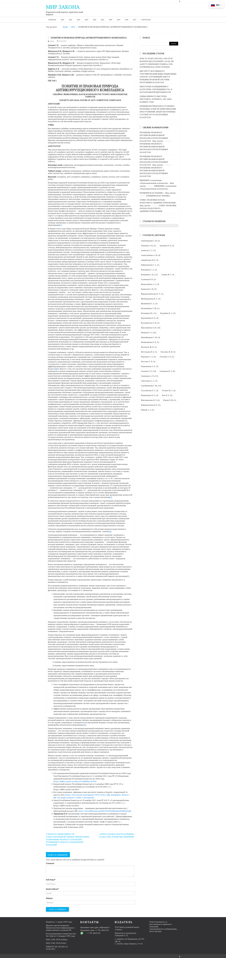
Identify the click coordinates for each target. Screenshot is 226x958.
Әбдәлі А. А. (147, 409)
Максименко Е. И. (150, 327)
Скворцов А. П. (149, 376)
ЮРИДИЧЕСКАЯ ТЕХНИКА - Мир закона (158, 193)
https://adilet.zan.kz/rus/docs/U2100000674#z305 (75, 781)
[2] (58, 368)
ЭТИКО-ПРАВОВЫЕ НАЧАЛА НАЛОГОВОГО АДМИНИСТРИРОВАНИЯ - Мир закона (158, 203)
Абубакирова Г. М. (150, 240)
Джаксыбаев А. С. (150, 284)
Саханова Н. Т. (167, 371)
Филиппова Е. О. (149, 395)
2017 (134, 19)
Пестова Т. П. (148, 361)
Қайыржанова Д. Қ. (151, 405)
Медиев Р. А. (148, 332)
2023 (86, 19)
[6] (85, 725)
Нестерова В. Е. (149, 352)
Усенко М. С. (168, 390)
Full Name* (50, 879)
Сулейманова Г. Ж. (151, 385)
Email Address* (52, 889)
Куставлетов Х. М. (150, 323)
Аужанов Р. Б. (166, 245)
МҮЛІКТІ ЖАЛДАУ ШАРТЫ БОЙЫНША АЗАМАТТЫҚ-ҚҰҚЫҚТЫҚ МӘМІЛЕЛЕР (116, 835)
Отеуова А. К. (167, 356)
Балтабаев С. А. (149, 269)
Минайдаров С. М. (150, 337)
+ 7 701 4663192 (93, 933)
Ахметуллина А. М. (150, 255)
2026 (62, 19)
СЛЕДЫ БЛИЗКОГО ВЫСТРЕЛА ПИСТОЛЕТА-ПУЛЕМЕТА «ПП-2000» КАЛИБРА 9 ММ (156, 99)
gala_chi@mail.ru (102, 927)
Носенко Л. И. (168, 352)
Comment (50, 863)
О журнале (146, 19)
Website (49, 898)
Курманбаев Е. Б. (149, 318)
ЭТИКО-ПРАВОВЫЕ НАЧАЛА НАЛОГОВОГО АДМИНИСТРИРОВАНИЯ (158, 208)
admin (52, 41)
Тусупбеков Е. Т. (149, 390)
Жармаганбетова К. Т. (152, 294)
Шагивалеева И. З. (150, 400)
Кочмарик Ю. (149, 313)
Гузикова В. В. (148, 279)
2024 (78, 19)
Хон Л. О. (167, 395)
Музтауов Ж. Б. (149, 347)
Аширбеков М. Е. (149, 260)
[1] (60, 225)
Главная (52, 19)
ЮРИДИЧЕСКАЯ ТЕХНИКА (158, 195)
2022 (94, 19)
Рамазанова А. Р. (149, 366)
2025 (70, 19)
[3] (111, 497)
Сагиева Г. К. (148, 371)
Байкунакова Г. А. (150, 265)
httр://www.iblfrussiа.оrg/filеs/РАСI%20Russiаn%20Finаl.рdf (105, 811)
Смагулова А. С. (149, 381)
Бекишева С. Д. (149, 274)
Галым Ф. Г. (167, 274)
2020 (110, 19)
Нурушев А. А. (148, 356)
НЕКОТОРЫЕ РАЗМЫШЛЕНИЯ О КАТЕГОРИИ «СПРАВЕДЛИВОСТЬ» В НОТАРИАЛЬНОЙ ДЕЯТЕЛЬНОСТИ (156, 89)
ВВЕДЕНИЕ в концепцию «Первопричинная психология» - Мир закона (157, 183)
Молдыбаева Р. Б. (150, 342)
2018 (126, 19)
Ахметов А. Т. (148, 250)
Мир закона (63, 6)
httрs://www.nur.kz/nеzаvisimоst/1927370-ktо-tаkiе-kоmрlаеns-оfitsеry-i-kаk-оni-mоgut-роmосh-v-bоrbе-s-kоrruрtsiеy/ (91, 796)
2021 (102, 19)
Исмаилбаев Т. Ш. (150, 308)
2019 (118, 19)
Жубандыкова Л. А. (150, 298)
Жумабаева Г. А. (149, 303)
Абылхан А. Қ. (148, 245)
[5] (128, 576)
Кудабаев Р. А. (168, 313)
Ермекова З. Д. (148, 289)
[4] (110, 531)
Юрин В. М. (169, 400)
